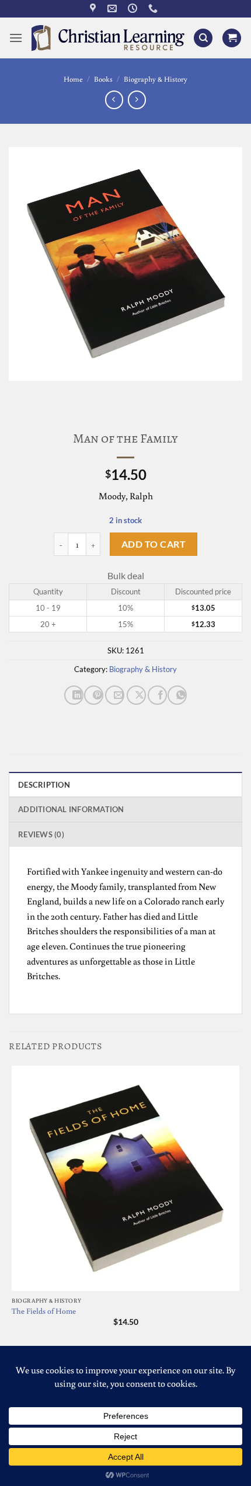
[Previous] (20, 392)
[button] (16, 37)
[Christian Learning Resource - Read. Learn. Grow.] (108, 38)
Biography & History (155, 78)
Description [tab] (44, 784)
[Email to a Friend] (114, 695)
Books (103, 78)
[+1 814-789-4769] (154, 8)
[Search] (203, 38)
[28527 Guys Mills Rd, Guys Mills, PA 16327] (94, 8)
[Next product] (114, 100)
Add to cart (153, 544)
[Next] (52, 392)
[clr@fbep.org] (113, 8)
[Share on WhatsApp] (177, 695)
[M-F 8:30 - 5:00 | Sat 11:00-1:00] (134, 8)
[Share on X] (136, 695)
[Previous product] (137, 100)
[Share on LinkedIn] (73, 695)
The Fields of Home (44, 1311)
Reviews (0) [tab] (41, 834)
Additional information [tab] (71, 809)
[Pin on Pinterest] (93, 695)
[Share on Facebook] (157, 695)
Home (73, 78)
